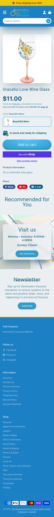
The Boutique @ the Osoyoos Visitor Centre (31, 509)
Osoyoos (7, 422)
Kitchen (7, 457)
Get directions (27, 253)
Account (44, 12)
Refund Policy (10, 399)
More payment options (27, 161)
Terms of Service (11, 386)
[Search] (48, 21)
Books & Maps (10, 435)
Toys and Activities (12, 474)
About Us (7, 378)
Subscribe (27, 305)
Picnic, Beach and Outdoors (17, 466)
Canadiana (8, 483)
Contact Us (8, 382)
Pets (5, 470)
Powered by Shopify (27, 512)
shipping (16, 104)
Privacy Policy (10, 391)
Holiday (7, 487)
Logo (20, 12)
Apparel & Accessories (14, 426)
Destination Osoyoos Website (18, 331)
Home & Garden (11, 452)
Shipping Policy (10, 395)
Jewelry (7, 431)
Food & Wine (9, 444)
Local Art (7, 461)
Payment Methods (12, 404)
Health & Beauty (11, 448)
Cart (49, 12)
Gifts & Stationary (12, 439)
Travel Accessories (12, 479)
